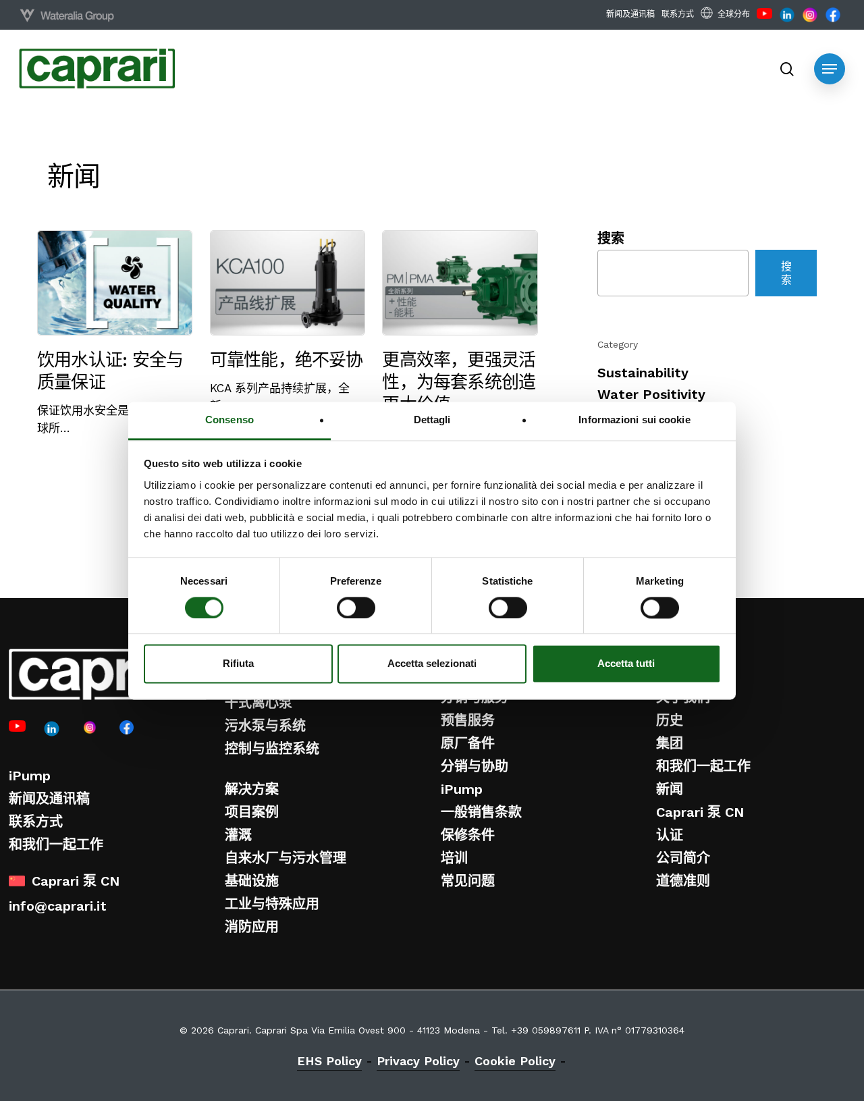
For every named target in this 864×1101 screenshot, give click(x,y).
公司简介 (683, 858)
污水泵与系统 (265, 726)
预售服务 (468, 720)
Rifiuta (238, 664)
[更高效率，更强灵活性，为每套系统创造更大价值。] (459, 335)
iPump (30, 776)
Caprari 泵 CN (700, 812)
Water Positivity (651, 394)
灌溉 (238, 835)
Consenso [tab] (229, 419)
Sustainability (642, 373)
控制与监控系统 (272, 749)
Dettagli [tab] (432, 419)
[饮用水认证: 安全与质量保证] (114, 333)
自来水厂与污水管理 (285, 858)
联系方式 (36, 821)
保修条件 (468, 835)
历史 (669, 720)
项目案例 (252, 812)
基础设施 (252, 881)
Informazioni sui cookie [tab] (634, 419)
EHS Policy (329, 1061)
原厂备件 (468, 743)
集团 (669, 743)
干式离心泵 (258, 703)
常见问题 (468, 881)
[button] (829, 69)
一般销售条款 (481, 812)
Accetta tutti (626, 664)
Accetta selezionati (432, 664)
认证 (669, 835)
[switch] (356, 607)
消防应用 (252, 927)
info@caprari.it (58, 906)
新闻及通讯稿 (49, 798)
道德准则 (683, 881)
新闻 (669, 789)
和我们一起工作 (56, 844)
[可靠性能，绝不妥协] (287, 322)
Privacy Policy (418, 1061)
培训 (454, 858)
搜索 (610, 238)
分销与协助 (474, 766)
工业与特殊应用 (272, 904)
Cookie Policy (515, 1061)
